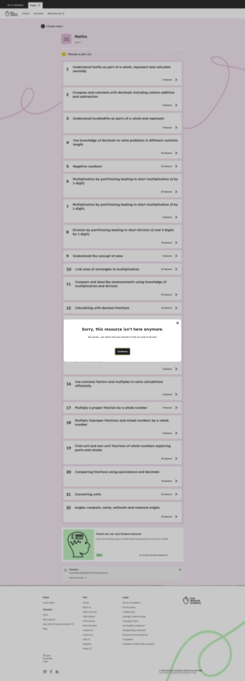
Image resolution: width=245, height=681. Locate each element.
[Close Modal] (178, 323)
